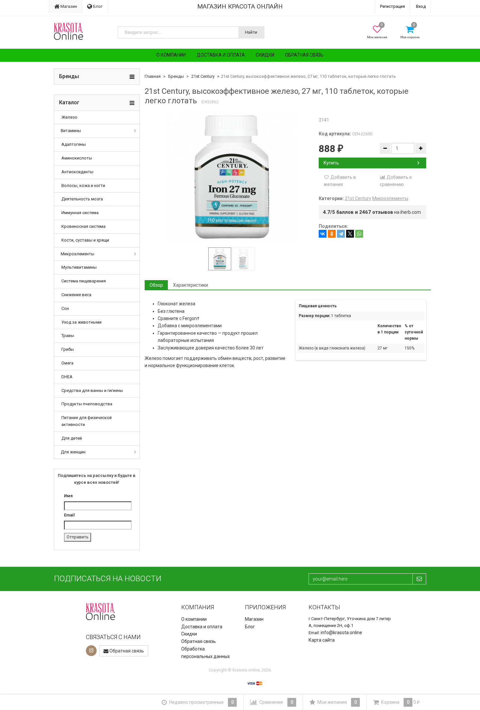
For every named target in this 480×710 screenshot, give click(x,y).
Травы (67, 335)
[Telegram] (341, 234)
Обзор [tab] (156, 285)
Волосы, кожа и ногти (83, 185)
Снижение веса (76, 294)
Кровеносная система (83, 226)
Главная (153, 76)
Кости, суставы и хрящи (85, 240)
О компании (171, 55)
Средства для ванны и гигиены (92, 390)
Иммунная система (80, 212)
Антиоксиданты (77, 171)
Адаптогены (73, 144)
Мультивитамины (79, 267)
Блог (97, 6)
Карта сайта (322, 640)
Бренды (176, 76)
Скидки (265, 55)
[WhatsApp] (359, 234)
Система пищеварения (83, 281)
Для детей (71, 438)
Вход (421, 6)
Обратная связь (304, 55)
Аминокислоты (76, 158)
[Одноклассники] (332, 234)
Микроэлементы (77, 253)
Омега (67, 363)
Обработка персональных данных (205, 652)
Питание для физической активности (86, 421)
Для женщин (73, 451)
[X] (350, 234)
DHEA (66, 376)
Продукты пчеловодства (86, 403)
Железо (69, 117)
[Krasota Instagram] (91, 650)
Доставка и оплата (221, 55)
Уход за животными (81, 322)
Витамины (71, 130)
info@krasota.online (341, 632)
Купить (331, 162)
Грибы (67, 349)
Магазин (68, 6)
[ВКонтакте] (323, 234)
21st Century (203, 76)
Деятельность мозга (82, 198)
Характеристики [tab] (190, 285)
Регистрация (392, 6)
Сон (65, 308)
